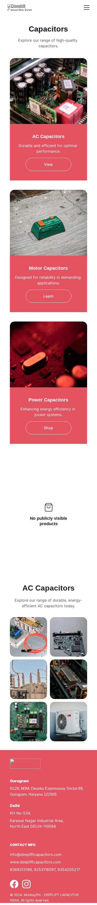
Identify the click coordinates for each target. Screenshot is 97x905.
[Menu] (86, 7)
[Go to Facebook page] (14, 884)
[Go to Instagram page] (26, 884)
